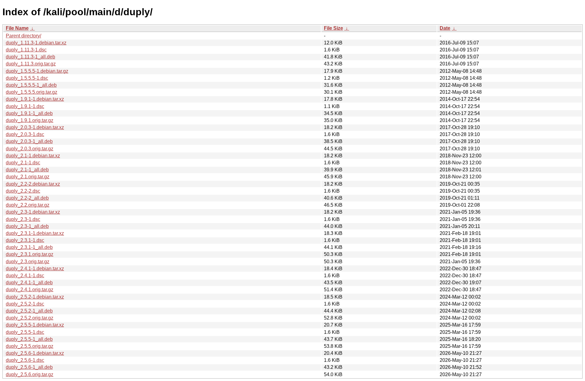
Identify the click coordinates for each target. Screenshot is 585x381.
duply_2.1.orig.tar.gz (27, 176)
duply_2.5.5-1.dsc (25, 332)
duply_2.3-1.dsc (23, 219)
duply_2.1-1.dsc (23, 162)
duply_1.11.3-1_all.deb (30, 56)
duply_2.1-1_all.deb (27, 169)
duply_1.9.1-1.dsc (25, 106)
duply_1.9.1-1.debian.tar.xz (35, 99)
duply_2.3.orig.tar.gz (27, 261)
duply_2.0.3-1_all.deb (29, 141)
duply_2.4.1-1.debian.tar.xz (35, 268)
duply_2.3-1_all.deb (27, 226)
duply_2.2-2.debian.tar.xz (33, 184)
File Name (17, 28)
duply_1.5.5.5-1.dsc (27, 78)
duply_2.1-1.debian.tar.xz (33, 155)
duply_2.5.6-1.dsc (25, 360)
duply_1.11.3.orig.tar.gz (31, 63)
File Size (333, 28)
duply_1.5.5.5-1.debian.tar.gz (37, 71)
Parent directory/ (23, 35)
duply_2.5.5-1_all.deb (29, 339)
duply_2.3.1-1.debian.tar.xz (35, 233)
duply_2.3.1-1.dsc (25, 240)
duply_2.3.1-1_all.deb (29, 247)
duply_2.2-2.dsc (23, 191)
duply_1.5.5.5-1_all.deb (31, 85)
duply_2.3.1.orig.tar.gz (29, 254)
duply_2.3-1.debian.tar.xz (33, 212)
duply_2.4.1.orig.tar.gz (29, 289)
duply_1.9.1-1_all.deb (29, 113)
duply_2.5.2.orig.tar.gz (29, 317)
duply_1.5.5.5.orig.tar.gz (31, 92)
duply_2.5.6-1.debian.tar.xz (35, 353)
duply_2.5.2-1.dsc (25, 303)
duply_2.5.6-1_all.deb (29, 367)
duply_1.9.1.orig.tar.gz (29, 120)
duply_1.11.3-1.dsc (26, 49)
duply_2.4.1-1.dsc (25, 275)
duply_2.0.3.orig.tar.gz (29, 148)
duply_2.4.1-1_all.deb (29, 282)
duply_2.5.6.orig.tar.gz (29, 374)
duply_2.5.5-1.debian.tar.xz (35, 324)
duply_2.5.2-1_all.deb (29, 310)
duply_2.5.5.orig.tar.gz (29, 346)
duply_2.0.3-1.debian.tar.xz (35, 127)
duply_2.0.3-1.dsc (25, 134)
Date (445, 28)
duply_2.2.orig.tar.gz (27, 205)
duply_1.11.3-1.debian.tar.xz (36, 42)
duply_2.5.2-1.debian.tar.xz (35, 296)
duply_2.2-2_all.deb (27, 198)
